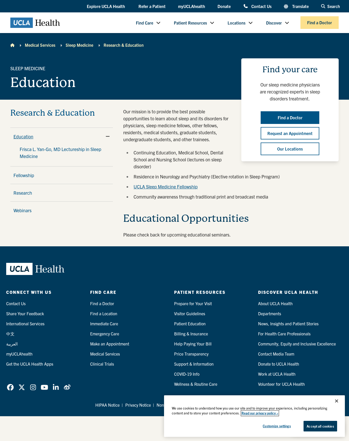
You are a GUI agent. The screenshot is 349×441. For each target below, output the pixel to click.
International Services (25, 323)
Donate (224, 6)
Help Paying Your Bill (193, 343)
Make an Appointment (109, 343)
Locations (236, 22)
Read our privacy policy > (260, 413)
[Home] (12, 45)
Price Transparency (191, 353)
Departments (269, 313)
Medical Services (40, 45)
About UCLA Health (275, 303)
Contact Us (261, 6)
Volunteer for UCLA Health (281, 384)
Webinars (22, 210)
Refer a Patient (152, 6)
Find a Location (103, 313)
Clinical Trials (102, 363)
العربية (12, 343)
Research (22, 193)
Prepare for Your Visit (193, 303)
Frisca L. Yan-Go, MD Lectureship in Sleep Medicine (60, 152)
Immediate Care (104, 323)
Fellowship (23, 175)
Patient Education (190, 323)
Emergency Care (104, 333)
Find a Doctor (319, 22)
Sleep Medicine (79, 45)
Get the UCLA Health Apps (29, 363)
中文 (10, 333)
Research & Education (124, 45)
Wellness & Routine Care (195, 384)
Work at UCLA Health (277, 373)
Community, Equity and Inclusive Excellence (297, 343)
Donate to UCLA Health (278, 363)
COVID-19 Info (186, 373)
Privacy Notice (138, 404)
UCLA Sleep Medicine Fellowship (166, 187)
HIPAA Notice (107, 404)
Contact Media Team (276, 353)
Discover (274, 22)
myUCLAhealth (191, 6)
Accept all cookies (320, 426)
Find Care (144, 22)
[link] (10, 387)
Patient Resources (190, 22)
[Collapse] (108, 136)
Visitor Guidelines (189, 313)
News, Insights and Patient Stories (288, 323)
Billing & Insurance (191, 333)
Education (23, 136)
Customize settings (277, 426)
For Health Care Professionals (284, 333)
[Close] (336, 401)
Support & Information (194, 363)
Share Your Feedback (25, 313)
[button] (106, 6)
